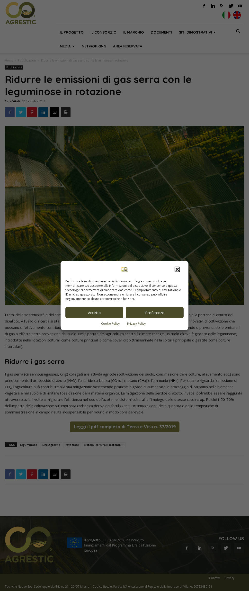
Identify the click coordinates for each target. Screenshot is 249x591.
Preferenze (154, 312)
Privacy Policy (136, 323)
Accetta (94, 312)
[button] (177, 269)
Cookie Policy (110, 323)
